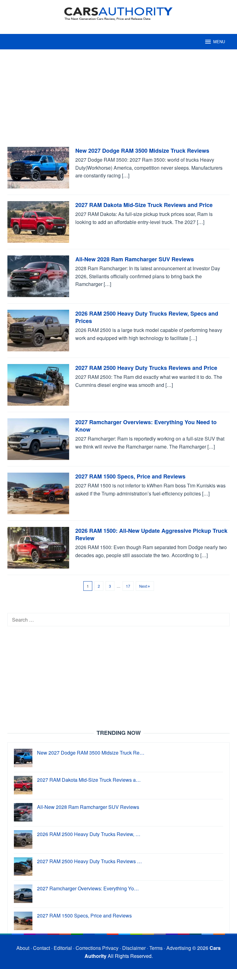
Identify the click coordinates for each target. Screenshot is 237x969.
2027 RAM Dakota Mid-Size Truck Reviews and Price (144, 205)
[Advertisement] (118, 101)
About (22, 947)
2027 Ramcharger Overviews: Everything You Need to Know (146, 425)
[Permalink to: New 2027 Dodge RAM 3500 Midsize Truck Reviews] (38, 167)
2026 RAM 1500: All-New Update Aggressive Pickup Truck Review (151, 534)
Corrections (88, 947)
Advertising (178, 947)
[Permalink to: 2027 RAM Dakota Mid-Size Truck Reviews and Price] (38, 221)
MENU (219, 41)
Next (143, 586)
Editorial (63, 947)
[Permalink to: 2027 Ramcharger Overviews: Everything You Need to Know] (38, 438)
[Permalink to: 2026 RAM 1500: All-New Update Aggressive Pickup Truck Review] (38, 547)
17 (128, 586)
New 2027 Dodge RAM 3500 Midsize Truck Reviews (142, 151)
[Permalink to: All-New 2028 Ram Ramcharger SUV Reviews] (38, 275)
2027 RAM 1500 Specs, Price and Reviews (130, 476)
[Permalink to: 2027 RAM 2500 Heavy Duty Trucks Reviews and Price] (38, 384)
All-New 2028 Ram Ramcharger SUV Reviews (134, 259)
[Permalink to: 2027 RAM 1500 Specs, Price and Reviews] (38, 492)
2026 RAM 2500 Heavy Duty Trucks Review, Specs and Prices (146, 317)
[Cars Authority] (118, 13)
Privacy (110, 947)
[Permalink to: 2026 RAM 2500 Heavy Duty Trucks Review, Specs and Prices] (38, 329)
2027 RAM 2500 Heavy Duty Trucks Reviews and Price (146, 368)
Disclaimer (134, 947)
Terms (156, 947)
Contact (41, 947)
